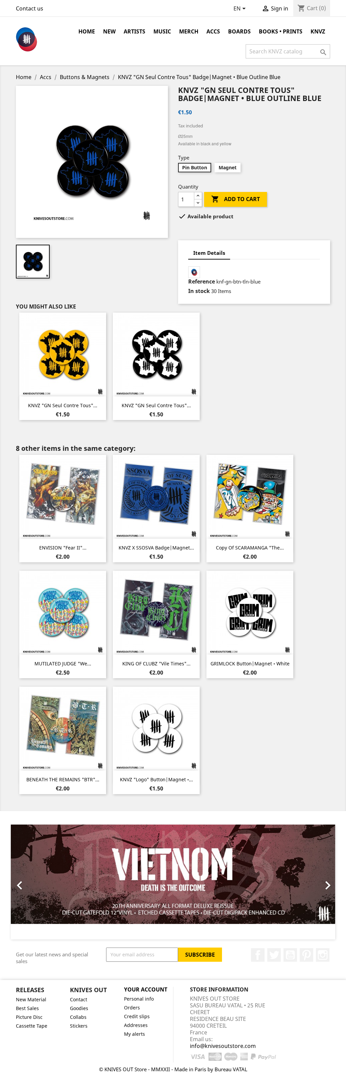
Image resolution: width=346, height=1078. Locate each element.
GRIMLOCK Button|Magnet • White (250, 663)
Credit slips (137, 1016)
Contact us (29, 8)
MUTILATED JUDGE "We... (62, 663)
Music (162, 31)
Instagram (322, 955)
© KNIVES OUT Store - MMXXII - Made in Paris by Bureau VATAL (173, 1069)
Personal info (139, 999)
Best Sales (27, 1008)
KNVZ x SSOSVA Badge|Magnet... (156, 547)
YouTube (290, 955)
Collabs (78, 1017)
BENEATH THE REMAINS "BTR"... (62, 779)
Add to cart (235, 199)
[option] (173, 882)
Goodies (79, 1008)
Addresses (136, 1025)
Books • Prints (280, 31)
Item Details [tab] (209, 252)
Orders (132, 1007)
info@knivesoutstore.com (223, 1046)
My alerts (134, 1034)
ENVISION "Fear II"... (62, 547)
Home (86, 31)
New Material (31, 999)
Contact (78, 999)
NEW (109, 31)
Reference (201, 281)
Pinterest (306, 955)
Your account (145, 989)
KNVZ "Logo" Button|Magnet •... (156, 779)
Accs (213, 31)
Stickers (79, 1026)
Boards (239, 31)
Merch (188, 31)
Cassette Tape (31, 1026)
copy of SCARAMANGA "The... (250, 547)
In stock (199, 291)
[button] (35, 882)
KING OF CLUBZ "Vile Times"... (156, 663)
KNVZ (318, 31)
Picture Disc (29, 1017)
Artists (134, 31)
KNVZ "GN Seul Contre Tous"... (62, 405)
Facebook (258, 955)
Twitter (274, 955)
